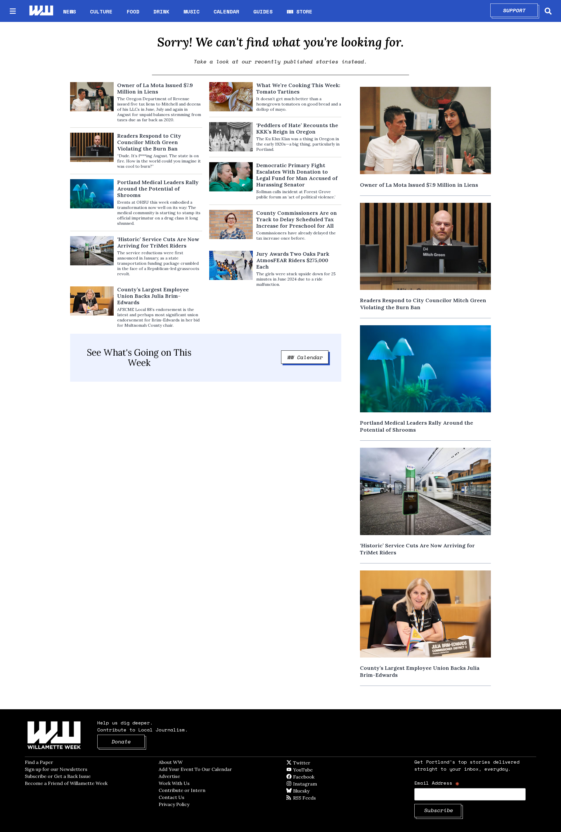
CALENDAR (226, 11)
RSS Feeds (314, 798)
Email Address (437, 782)
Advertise (169, 776)
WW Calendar (308, 357)
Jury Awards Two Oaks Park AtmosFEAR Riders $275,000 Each (292, 260)
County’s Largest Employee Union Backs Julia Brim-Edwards (153, 296)
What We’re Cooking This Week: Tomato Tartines (298, 88)
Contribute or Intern (182, 790)
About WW (171, 762)
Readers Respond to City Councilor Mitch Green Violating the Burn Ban (149, 142)
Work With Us (174, 783)
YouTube (312, 770)
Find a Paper (39, 762)
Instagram (317, 784)
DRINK (161, 11)
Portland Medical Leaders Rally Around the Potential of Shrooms (158, 188)
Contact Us (171, 797)
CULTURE (101, 11)
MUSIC (191, 11)
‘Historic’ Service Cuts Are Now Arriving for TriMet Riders (158, 242)
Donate (128, 741)
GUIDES (263, 11)
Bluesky (309, 791)
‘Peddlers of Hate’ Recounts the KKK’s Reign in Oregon (297, 128)
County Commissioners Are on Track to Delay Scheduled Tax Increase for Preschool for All (296, 219)
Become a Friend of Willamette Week (66, 783)
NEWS (69, 11)
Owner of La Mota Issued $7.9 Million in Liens (155, 88)
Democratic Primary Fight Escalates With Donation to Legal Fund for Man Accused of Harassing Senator (296, 175)
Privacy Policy (174, 804)
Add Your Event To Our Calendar (195, 769)
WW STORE (299, 11)
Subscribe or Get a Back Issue (58, 776)
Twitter (316, 763)
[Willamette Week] (41, 11)
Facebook (320, 777)
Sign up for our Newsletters (56, 769)
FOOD (133, 11)
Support (520, 10)
